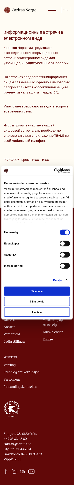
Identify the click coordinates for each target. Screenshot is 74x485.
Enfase (48, 339)
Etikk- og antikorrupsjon (22, 372)
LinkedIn (22, 471)
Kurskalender (53, 332)
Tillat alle (37, 290)
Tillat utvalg (37, 301)
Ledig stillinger (15, 341)
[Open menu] (52, 10)
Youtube (31, 471)
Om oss (9, 319)
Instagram (14, 471)
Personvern (12, 379)
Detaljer (58, 280)
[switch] (65, 243)
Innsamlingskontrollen (20, 386)
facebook (6, 471)
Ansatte (9, 327)
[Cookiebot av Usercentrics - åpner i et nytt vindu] (54, 170)
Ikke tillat (37, 311)
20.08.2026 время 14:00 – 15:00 (26, 159)
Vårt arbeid (12, 334)
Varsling (10, 365)
